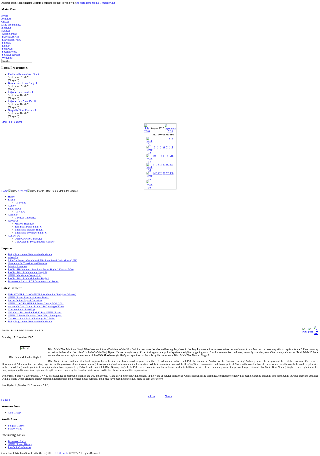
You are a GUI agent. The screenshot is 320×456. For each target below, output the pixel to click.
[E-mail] (316, 329)
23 (172, 164)
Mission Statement (24, 223)
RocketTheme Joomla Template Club (96, 2)
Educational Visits (11, 39)
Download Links (17, 441)
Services (5, 30)
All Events (20, 202)
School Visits (15, 428)
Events (11, 199)
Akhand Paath (9, 33)
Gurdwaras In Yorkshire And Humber (34, 241)
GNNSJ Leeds (60, 453)
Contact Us (14, 235)
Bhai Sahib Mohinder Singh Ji (30, 232)
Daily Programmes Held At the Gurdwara (30, 254)
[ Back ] (5, 399)
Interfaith (6, 27)
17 (154, 164)
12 (160, 155)
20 (164, 164)
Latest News (14, 208)
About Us (13, 220)
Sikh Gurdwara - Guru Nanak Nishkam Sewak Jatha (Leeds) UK (42, 260)
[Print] (310, 329)
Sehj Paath (7, 48)
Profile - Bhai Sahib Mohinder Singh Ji (28, 278)
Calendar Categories (25, 217)
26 (160, 173)
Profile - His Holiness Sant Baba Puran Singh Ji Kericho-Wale (41, 269)
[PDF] (304, 329)
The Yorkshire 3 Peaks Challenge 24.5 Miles (31, 318)
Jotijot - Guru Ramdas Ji (21, 92)
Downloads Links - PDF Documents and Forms (33, 281)
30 (172, 173)
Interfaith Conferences (19, 447)
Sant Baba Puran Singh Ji (28, 226)
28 (167, 173)
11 (157, 155)
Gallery (12, 205)
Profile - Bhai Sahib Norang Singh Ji (27, 272)
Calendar (13, 214)
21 (167, 164)
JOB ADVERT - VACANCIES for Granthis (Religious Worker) (42, 294)
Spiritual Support (11, 54)
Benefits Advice (10, 36)
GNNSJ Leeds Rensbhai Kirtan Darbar (28, 297)
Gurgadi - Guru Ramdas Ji (22, 110)
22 (169, 164)
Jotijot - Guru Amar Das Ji (22, 101)
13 (164, 155)
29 (169, 173)
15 (169, 155)
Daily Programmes (11, 24)
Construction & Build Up (21, 309)
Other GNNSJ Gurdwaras (28, 238)
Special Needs (9, 51)
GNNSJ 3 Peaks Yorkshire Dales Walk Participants (35, 315)
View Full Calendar (11, 121)
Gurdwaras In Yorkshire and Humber (27, 263)
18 (157, 164)
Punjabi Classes (16, 425)
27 (164, 173)
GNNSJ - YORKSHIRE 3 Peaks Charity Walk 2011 (36, 303)
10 (154, 155)
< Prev (151, 396)
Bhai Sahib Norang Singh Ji (29, 229)
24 (154, 173)
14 (167, 155)
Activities (6, 18)
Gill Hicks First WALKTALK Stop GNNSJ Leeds (35, 312)
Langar (6, 45)
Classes (5, 21)
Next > (168, 396)
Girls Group (14, 412)
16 (172, 155)
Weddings (7, 57)
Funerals (6, 42)
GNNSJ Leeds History (20, 444)
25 (157, 173)
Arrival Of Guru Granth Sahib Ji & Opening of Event (36, 306)
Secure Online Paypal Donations (25, 300)
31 (154, 181)
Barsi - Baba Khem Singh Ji (23, 83)
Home (4, 15)
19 (160, 164)
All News (20, 211)
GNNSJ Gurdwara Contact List (24, 275)
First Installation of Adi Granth (24, 74)
